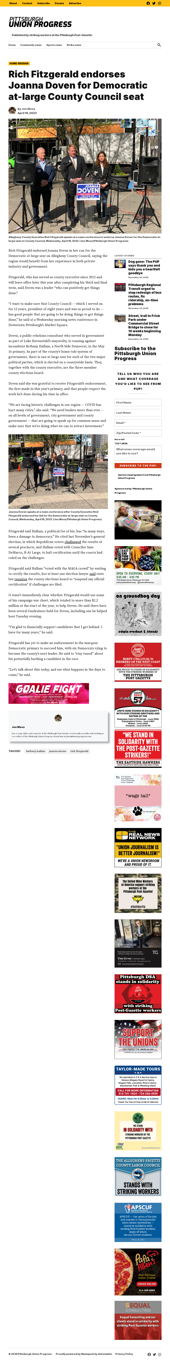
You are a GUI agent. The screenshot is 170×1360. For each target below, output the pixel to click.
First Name (123, 400)
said (92, 574)
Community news (31, 45)
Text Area (121, 443)
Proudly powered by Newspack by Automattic (84, 1354)
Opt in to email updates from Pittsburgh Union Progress (139, 476)
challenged (73, 542)
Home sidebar (19, 63)
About (13, 3)
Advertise (75, 3)
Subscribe (43, 3)
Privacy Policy (124, 1354)
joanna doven (57, 751)
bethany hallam (35, 751)
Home (12, 45)
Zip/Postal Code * (127, 431)
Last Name (123, 411)
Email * (121, 421)
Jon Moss (28, 109)
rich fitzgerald (79, 751)
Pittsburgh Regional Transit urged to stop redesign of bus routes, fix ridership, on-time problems (144, 294)
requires (20, 579)
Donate (59, 3)
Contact (27, 3)
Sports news (54, 45)
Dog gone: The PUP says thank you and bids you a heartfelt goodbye (144, 267)
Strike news (74, 45)
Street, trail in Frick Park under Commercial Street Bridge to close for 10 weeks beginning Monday (144, 325)
